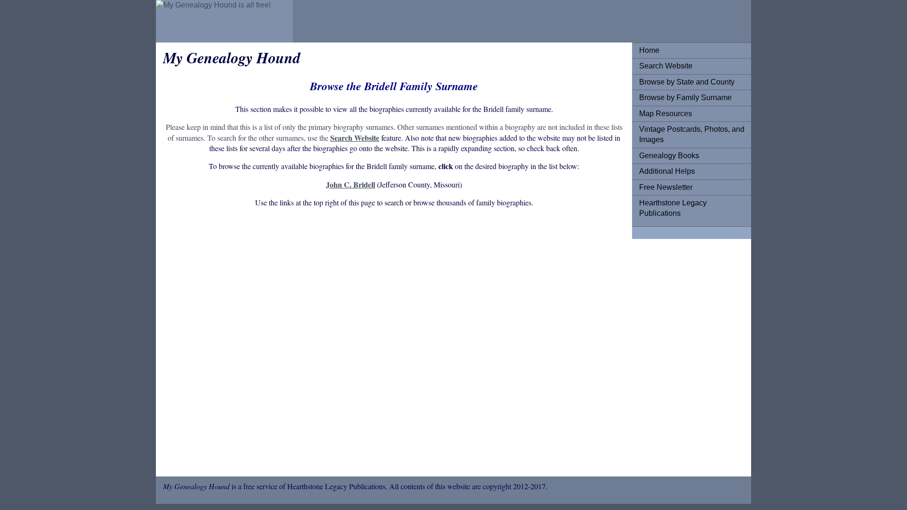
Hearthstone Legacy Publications (673, 208)
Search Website (666, 66)
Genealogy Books (669, 156)
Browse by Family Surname (685, 98)
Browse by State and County (687, 82)
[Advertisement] (394, 353)
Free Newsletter (666, 187)
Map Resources (665, 114)
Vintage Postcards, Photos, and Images (691, 134)
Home (649, 50)
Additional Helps (667, 171)
